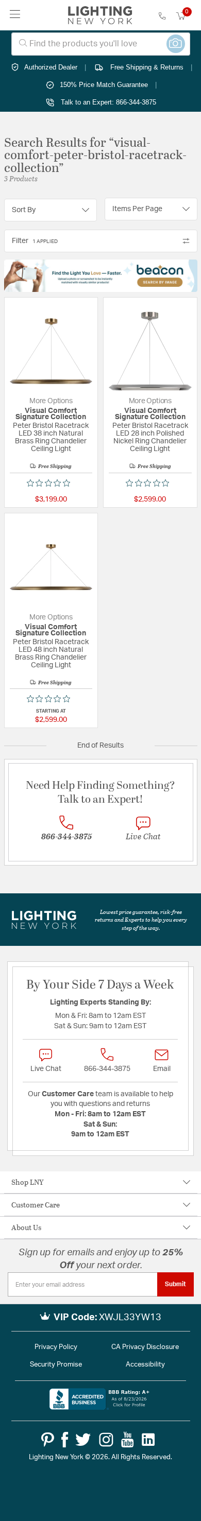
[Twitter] (83, 1439)
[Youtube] (127, 1439)
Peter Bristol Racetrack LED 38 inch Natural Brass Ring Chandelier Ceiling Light (51, 437)
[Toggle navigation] (15, 15)
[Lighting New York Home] (100, 15)
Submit (175, 1284)
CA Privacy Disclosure (145, 1347)
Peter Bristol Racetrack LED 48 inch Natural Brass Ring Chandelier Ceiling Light (51, 653)
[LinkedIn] (148, 1439)
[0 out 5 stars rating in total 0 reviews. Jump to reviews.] (51, 483)
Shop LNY (27, 1182)
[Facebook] (64, 1439)
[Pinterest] (48, 1439)
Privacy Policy (56, 1347)
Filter (35, 241)
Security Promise (56, 1364)
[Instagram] (106, 1439)
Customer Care (35, 1204)
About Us (26, 1227)
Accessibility (145, 1364)
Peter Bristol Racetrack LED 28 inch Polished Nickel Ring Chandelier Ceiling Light (150, 437)
